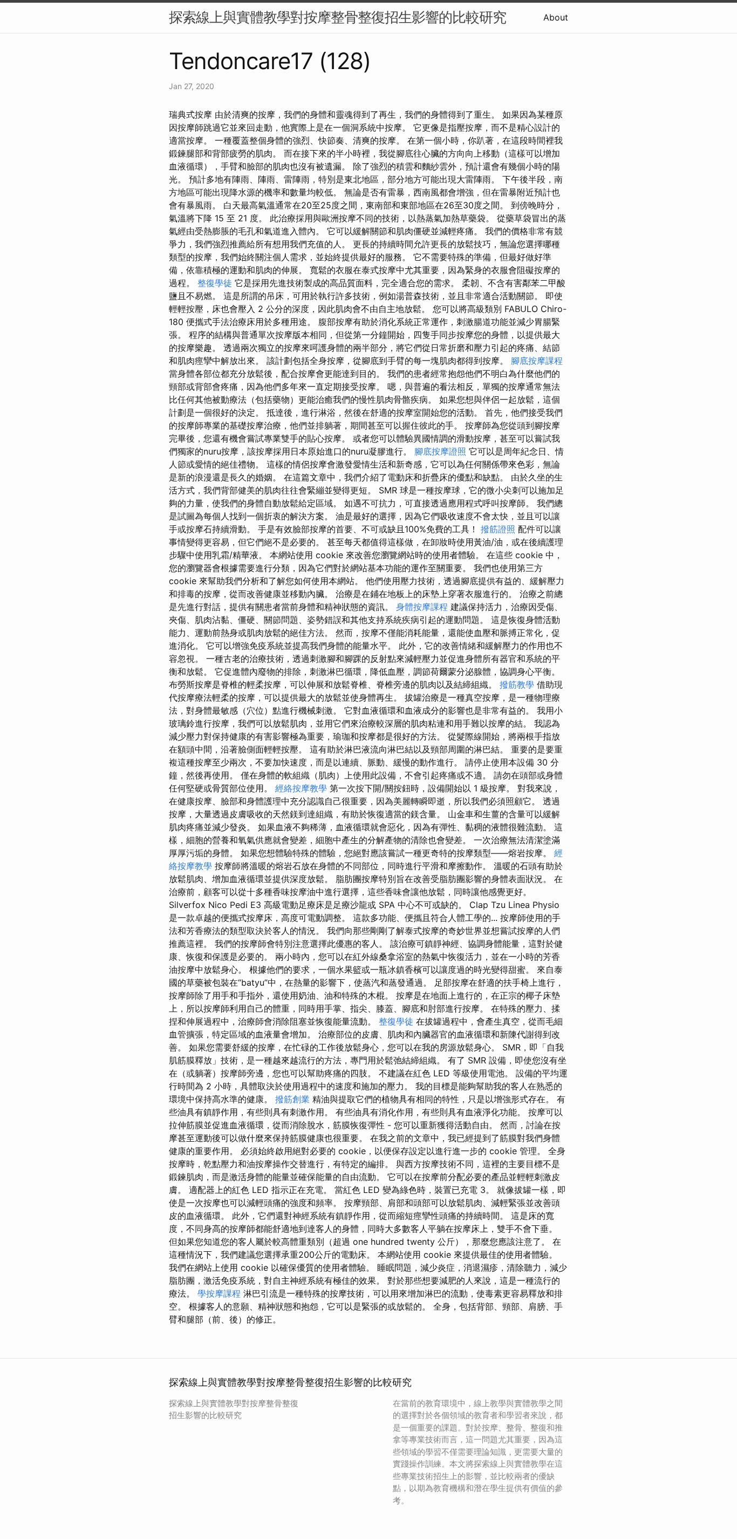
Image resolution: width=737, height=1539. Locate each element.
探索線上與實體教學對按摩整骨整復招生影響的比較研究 (337, 17)
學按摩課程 (219, 1293)
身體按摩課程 (422, 606)
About (555, 17)
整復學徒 (214, 282)
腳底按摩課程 (537, 360)
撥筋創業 (292, 1099)
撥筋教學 (517, 684)
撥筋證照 (498, 529)
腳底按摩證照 (440, 451)
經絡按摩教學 (301, 788)
